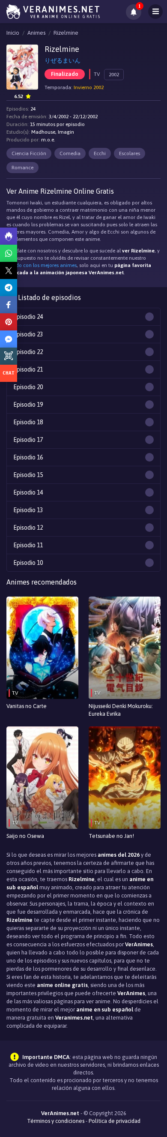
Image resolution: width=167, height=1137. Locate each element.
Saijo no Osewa (25, 836)
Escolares (129, 153)
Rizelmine (66, 33)
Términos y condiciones (55, 1121)
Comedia (70, 153)
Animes (36, 33)
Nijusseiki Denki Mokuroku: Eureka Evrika (121, 710)
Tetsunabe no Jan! (111, 836)
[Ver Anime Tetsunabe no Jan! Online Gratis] (125, 777)
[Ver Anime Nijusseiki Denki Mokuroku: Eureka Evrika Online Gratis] (125, 648)
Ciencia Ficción (29, 153)
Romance (22, 168)
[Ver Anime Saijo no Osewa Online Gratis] (42, 777)
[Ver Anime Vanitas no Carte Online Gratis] (42, 648)
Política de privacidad (114, 1121)
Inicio (12, 33)
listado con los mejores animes (41, 265)
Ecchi (100, 153)
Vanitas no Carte (26, 706)
